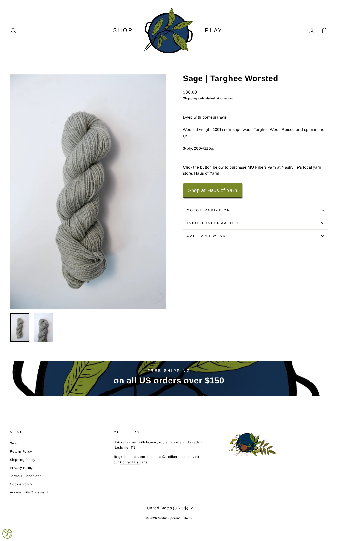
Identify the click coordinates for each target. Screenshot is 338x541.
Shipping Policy (22, 460)
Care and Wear (206, 236)
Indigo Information (213, 223)
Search (16, 443)
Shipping (190, 98)
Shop (123, 30)
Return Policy (21, 451)
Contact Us (129, 462)
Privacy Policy (21, 468)
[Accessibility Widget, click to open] (7, 534)
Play (214, 30)
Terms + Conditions (25, 476)
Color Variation (208, 210)
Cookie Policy (21, 484)
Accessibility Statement (29, 492)
